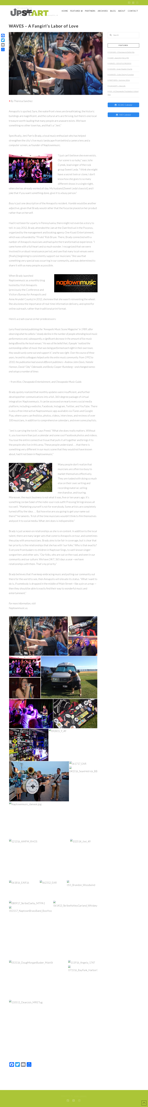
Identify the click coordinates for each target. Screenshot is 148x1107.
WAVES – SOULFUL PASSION (120, 63)
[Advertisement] (126, 140)
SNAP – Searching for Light (119, 58)
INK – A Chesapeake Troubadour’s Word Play (123, 93)
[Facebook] (3, 35)
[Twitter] (3, 40)
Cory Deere (80, 1096)
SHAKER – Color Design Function (121, 74)
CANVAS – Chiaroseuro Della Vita (121, 52)
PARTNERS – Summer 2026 (119, 80)
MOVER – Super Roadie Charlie (120, 69)
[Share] (3, 49)
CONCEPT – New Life (117, 86)
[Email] (3, 45)
